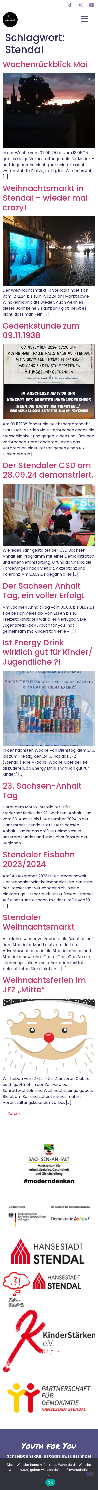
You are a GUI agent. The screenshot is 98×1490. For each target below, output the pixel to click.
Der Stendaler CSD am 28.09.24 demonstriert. (48, 470)
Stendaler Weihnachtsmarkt (38, 922)
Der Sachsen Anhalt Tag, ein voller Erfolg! (43, 590)
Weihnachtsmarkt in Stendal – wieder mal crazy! (45, 198)
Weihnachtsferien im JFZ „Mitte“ (44, 984)
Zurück (12, 1113)
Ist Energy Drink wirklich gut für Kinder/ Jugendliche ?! (47, 652)
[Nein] (90, 1474)
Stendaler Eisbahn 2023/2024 (39, 859)
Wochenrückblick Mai (45, 64)
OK (50, 1482)
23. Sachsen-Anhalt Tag (42, 790)
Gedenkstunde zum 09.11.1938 (41, 330)
